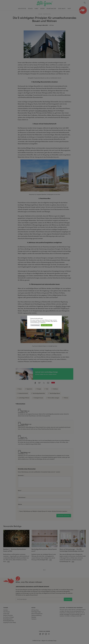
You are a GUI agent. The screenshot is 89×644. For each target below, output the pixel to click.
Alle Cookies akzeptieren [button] (46, 325)
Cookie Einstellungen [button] (35, 325)
